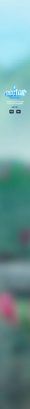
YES (11, 111)
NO (18, 111)
